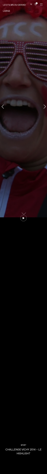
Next (44, 106)
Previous (2, 106)
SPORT (23, 445)
